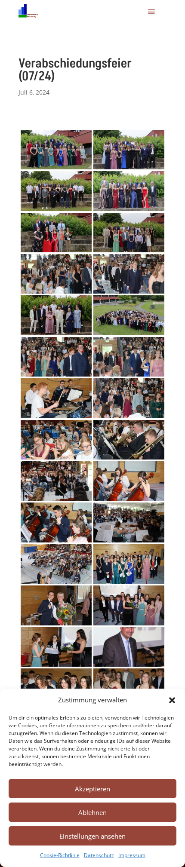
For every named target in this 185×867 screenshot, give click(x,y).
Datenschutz (99, 855)
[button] (172, 700)
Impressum (131, 855)
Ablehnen (92, 812)
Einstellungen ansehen (92, 836)
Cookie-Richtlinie (60, 855)
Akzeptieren (92, 788)
